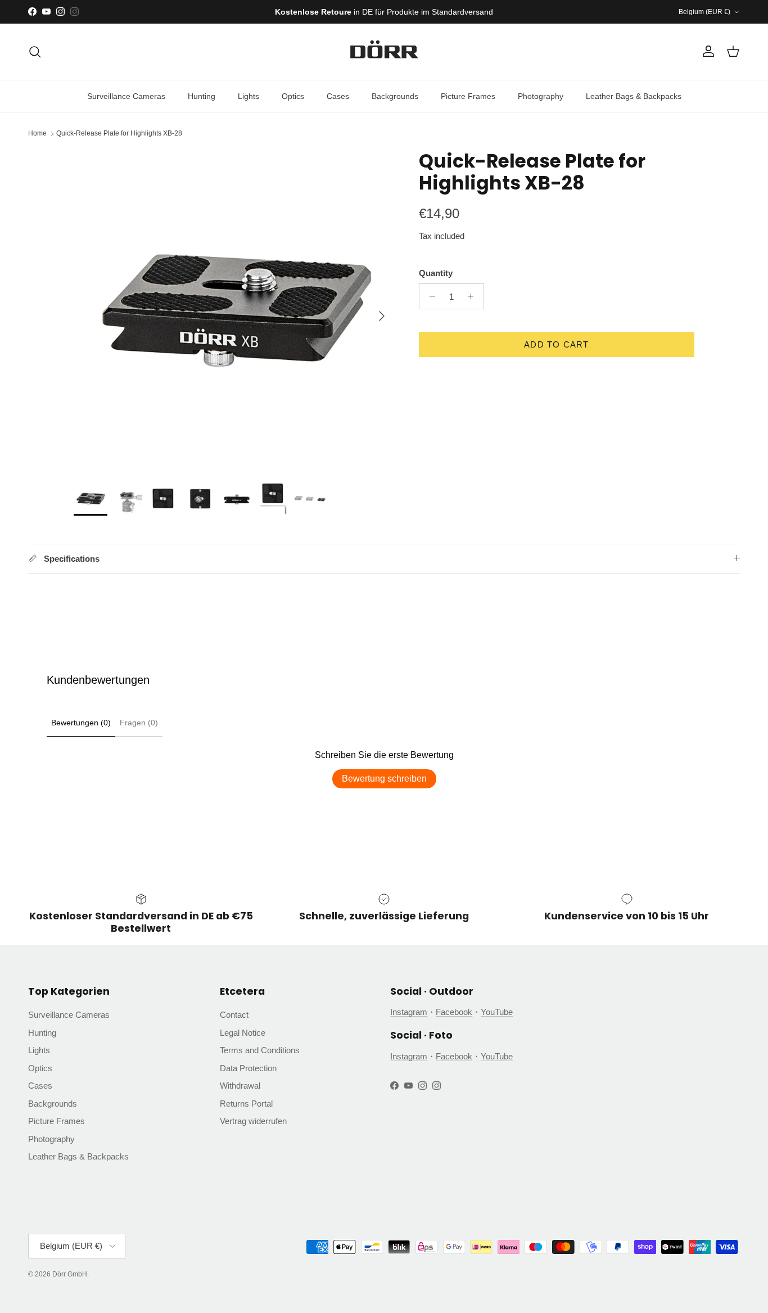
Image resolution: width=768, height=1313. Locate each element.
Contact (234, 1014)
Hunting (201, 96)
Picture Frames (468, 96)
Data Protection (248, 1068)
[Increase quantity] (474, 296)
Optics (293, 96)
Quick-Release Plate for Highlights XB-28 (119, 134)
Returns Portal (246, 1103)
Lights (248, 96)
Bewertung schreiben (384, 778)
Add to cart (556, 344)
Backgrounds (395, 96)
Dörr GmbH (69, 1274)
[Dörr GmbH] (384, 52)
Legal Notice (242, 1032)
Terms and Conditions (260, 1050)
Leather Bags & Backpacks (633, 96)
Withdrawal (240, 1085)
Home (37, 134)
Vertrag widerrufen (253, 1121)
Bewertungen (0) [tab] (81, 722)
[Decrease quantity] (429, 296)
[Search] (35, 51)
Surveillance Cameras (126, 96)
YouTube (497, 1012)
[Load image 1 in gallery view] (234, 310)
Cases (338, 96)
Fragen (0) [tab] (139, 722)
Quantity (436, 273)
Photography (540, 96)
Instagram (408, 1012)
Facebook (454, 1012)
